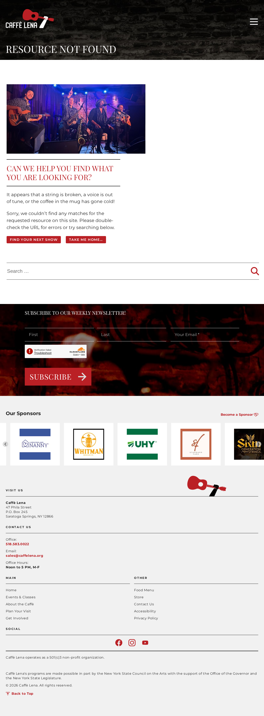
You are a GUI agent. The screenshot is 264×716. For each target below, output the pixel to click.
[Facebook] (118, 645)
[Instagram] (132, 645)
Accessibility (145, 611)
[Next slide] (258, 444)
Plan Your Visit (18, 611)
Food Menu (144, 590)
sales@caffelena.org (24, 556)
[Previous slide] (5, 444)
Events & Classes (20, 597)
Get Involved (17, 618)
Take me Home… (86, 240)
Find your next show (34, 240)
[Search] (255, 271)
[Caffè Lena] (30, 27)
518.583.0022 (17, 544)
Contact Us (144, 604)
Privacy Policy (146, 618)
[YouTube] (145, 645)
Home (11, 590)
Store (139, 597)
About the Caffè (20, 604)
